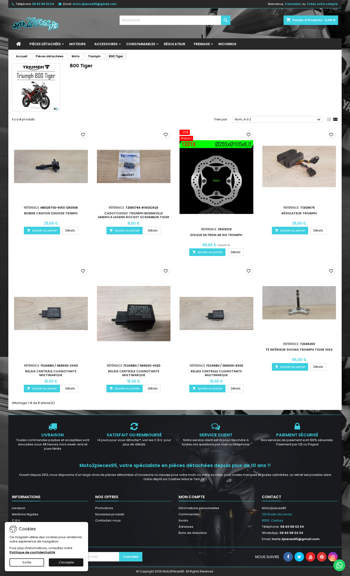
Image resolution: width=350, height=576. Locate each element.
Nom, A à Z (278, 120)
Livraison (18, 508)
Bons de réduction (193, 533)
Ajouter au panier (42, 230)
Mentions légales (25, 514)
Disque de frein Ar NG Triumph (216, 235)
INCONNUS (227, 44)
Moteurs (77, 44)
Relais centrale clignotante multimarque (50, 373)
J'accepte (66, 562)
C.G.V (16, 520)
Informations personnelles (199, 508)
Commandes (189, 514)
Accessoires (106, 44)
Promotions (104, 508)
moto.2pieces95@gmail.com (94, 4)
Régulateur (174, 44)
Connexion (293, 4)
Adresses (186, 526)
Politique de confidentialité (32, 552)
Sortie (26, 562)
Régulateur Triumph (299, 213)
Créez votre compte (322, 4)
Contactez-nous (108, 520)
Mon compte (192, 497)
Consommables (140, 44)
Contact (271, 497)
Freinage (202, 44)
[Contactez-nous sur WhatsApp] (339, 565)
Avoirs (183, 520)
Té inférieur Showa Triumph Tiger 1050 (299, 349)
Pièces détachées (45, 44)
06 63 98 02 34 (43, 4)
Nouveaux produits (109, 514)
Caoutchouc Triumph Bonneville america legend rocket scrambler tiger (133, 215)
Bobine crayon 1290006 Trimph (51, 213)
